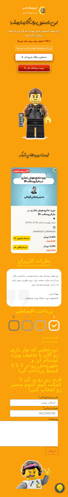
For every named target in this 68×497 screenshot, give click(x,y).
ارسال (51, 451)
